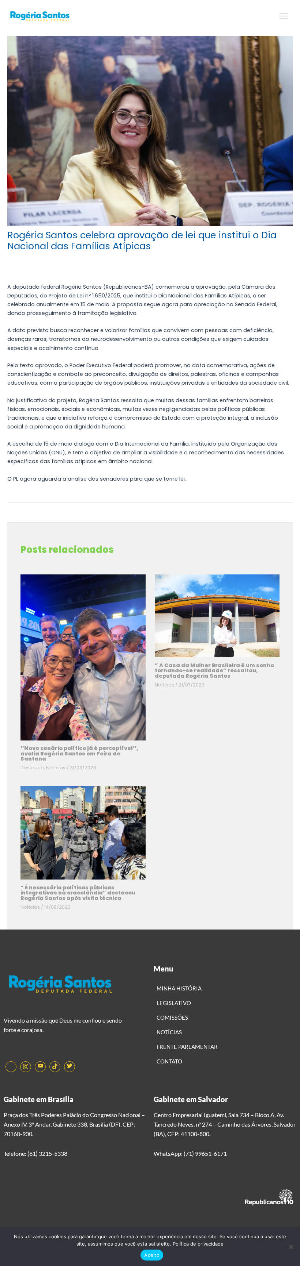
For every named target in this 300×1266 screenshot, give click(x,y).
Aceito (152, 1255)
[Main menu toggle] (283, 16)
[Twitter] (69, 1066)
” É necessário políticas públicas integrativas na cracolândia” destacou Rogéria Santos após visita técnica (77, 893)
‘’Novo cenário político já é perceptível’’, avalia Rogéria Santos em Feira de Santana (79, 753)
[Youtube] (40, 1066)
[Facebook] (10, 1066)
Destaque (32, 768)
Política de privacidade (198, 1244)
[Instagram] (25, 1066)
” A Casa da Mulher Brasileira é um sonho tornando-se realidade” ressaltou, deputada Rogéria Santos (214, 671)
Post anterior (28, 518)
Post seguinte (270, 518)
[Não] (291, 1246)
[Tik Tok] (54, 1066)
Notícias (55, 768)
